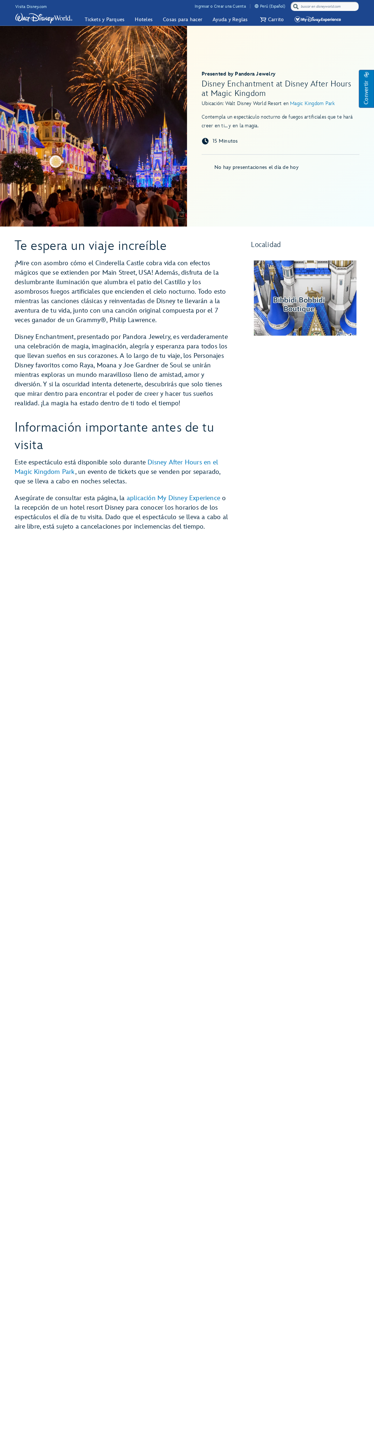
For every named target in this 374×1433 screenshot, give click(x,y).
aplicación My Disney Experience (173, 498)
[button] (271, 19)
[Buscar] (295, 6)
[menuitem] (257, 6)
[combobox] (325, 6)
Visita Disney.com (31, 6)
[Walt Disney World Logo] (43, 18)
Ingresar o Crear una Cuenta (220, 6)
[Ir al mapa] (305, 298)
